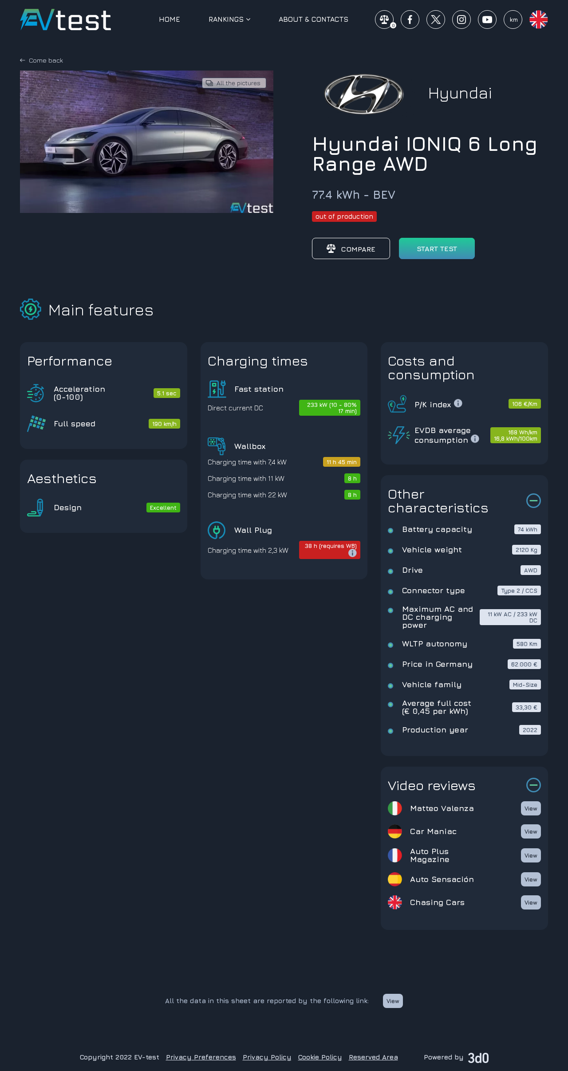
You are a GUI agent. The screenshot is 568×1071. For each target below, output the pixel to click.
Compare (358, 249)
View (531, 808)
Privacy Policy (267, 1057)
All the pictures (238, 83)
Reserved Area (373, 1057)
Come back (46, 60)
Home (169, 19)
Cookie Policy (320, 1057)
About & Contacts (313, 19)
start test (437, 248)
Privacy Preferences (201, 1057)
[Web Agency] (478, 1057)
